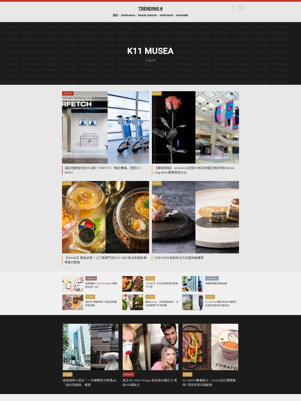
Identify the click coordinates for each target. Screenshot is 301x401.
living (157, 93)
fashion (68, 93)
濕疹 (115, 15)
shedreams (128, 15)
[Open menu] (241, 7)
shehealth (182, 15)
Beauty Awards (147, 15)
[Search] (233, 7)
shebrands (166, 15)
